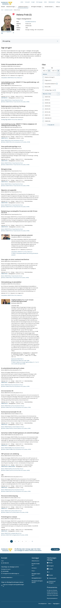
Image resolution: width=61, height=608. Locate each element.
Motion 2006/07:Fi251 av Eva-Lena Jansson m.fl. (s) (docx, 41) (16, 407)
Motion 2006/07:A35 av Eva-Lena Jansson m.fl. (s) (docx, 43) (16, 142)
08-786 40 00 (6, 563)
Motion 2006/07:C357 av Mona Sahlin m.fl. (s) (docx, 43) (15, 512)
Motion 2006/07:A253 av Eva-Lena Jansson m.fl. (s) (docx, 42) (16, 491)
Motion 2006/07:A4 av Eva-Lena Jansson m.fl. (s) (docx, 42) (15, 386)
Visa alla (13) (54, 124)
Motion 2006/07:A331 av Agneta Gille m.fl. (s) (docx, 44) (15, 535)
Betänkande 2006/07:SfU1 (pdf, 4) (21, 360)
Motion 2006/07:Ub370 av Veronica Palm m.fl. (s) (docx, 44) (16, 470)
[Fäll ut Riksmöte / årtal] (58, 94)
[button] (11, 6)
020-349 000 (5, 571)
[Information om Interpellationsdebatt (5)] (57, 83)
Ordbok (45, 2)
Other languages (39, 2)
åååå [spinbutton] (44, 70)
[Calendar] (49, 70)
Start (2, 9)
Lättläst (21, 2)
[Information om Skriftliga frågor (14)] (55, 90)
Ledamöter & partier (8, 9)
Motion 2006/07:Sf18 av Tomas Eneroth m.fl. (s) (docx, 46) (15, 164)
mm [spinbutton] (46, 70)
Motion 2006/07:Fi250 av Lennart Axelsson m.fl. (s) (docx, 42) (16, 428)
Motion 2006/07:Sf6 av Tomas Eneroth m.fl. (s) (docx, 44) (15, 277)
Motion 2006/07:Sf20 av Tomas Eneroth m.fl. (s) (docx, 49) (15, 185)
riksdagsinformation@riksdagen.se (11, 573)
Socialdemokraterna (30, 21)
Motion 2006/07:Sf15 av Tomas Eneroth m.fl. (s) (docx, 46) (15, 206)
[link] (8, 541)
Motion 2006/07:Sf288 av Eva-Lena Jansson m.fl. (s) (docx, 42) (16, 449)
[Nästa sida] (32, 541)
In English (33, 2)
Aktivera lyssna (51, 2)
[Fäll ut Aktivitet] (58, 74)
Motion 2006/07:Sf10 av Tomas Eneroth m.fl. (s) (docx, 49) (15, 230)
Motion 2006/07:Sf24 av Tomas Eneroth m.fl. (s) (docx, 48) (15, 101)
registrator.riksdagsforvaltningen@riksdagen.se (13, 585)
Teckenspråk (27, 2)
